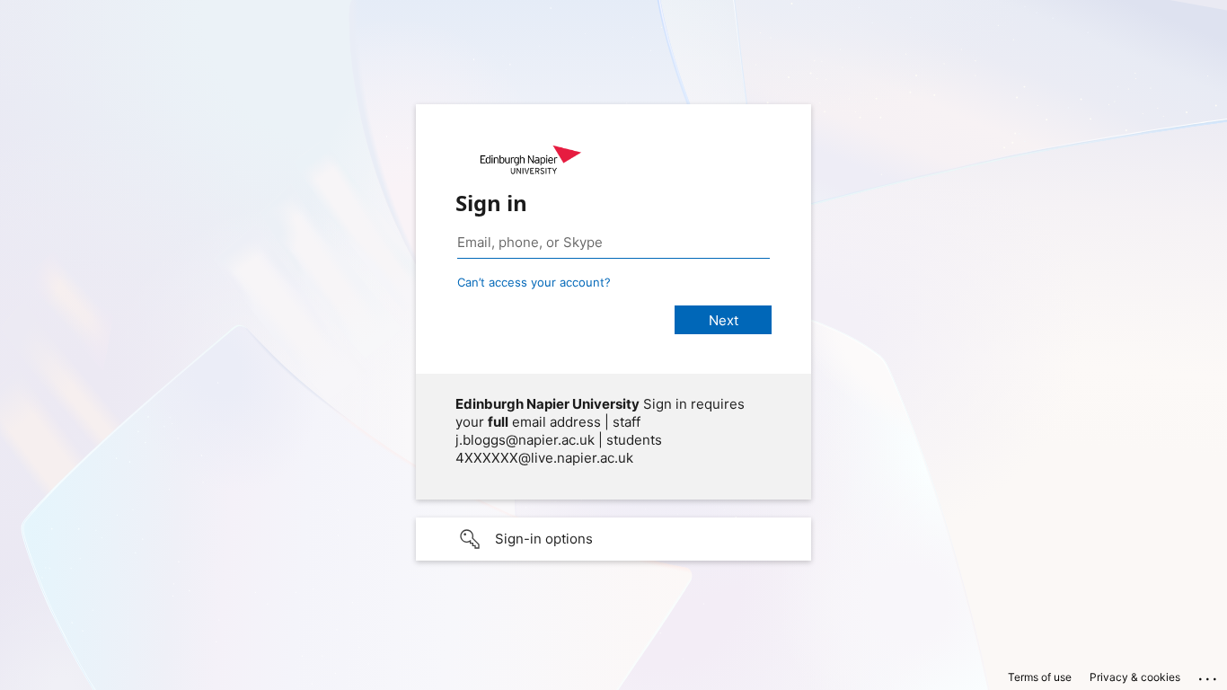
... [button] (1209, 675)
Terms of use (1040, 677)
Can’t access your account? (534, 282)
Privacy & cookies (1135, 677)
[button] (613, 539)
